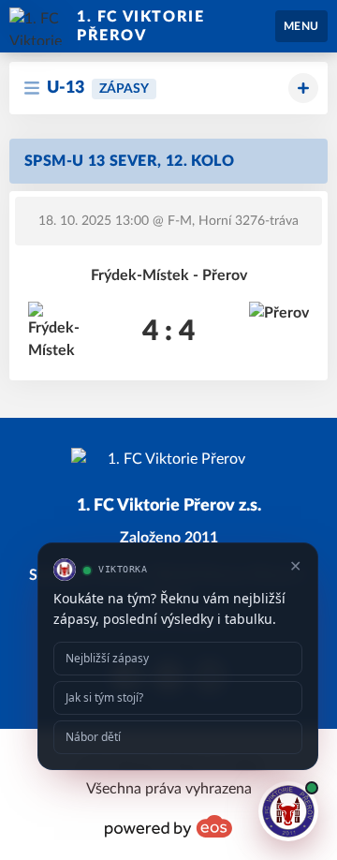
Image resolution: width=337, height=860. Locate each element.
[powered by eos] (168, 826)
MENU (301, 26)
